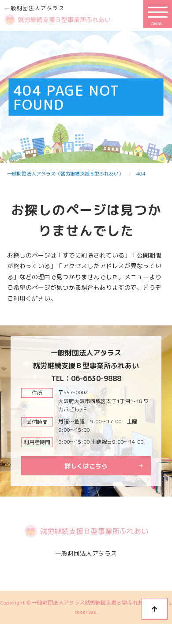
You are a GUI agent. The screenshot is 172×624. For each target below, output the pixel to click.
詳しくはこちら (86, 466)
